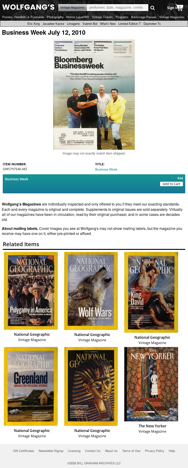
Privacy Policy (154, 451)
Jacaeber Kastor (53, 23)
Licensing (74, 451)
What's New (108, 23)
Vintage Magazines (172, 17)
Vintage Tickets (102, 17)
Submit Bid (90, 23)
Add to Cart (171, 184)
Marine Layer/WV (77, 17)
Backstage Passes (143, 17)
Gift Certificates (23, 451)
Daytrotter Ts (152, 23)
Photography (55, 17)
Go (152, 7)
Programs (122, 17)
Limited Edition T (129, 23)
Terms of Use (131, 451)
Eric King (34, 23)
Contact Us (92, 451)
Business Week (106, 169)
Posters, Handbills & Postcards (23, 17)
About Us (111, 451)
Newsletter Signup (51, 451)
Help (172, 451)
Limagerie (73, 23)
